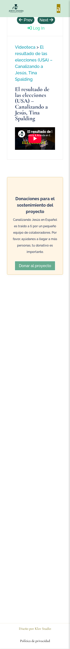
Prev (27, 20)
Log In (38, 28)
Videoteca (25, 47)
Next (44, 20)
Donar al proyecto (35, 265)
